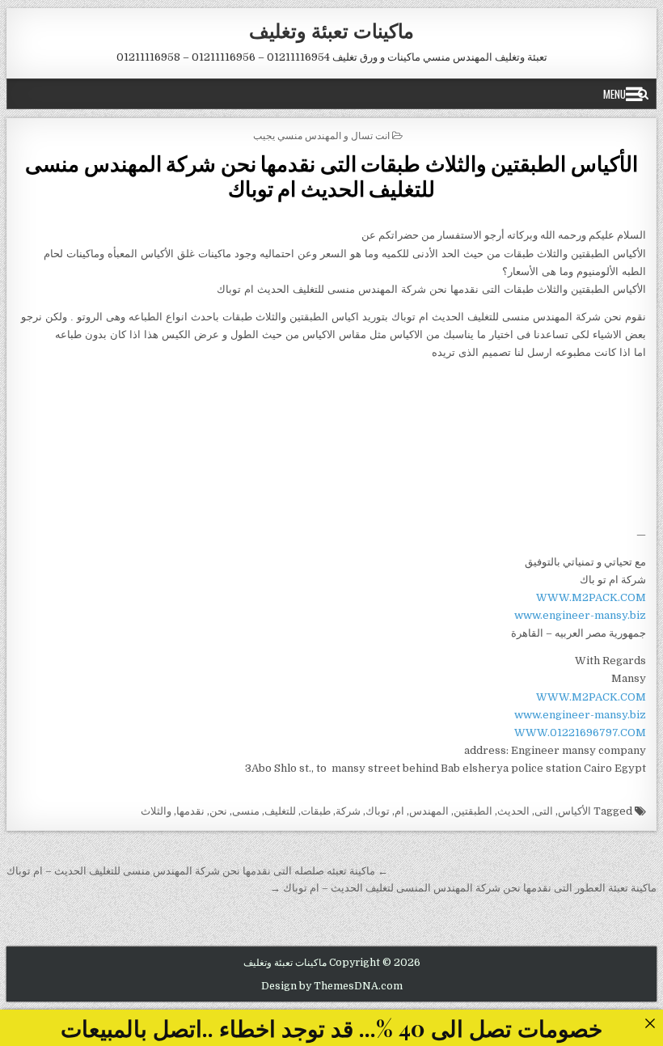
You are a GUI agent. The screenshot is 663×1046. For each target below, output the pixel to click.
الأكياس (574, 811)
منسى (246, 811)
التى (543, 811)
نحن (218, 811)
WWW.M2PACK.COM (591, 597)
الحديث (513, 811)
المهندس (429, 811)
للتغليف (280, 811)
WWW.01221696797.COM (580, 732)
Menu (614, 94)
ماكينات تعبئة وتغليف (331, 30)
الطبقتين (473, 811)
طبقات (316, 811)
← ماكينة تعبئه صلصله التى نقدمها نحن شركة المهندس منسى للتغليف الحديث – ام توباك (197, 871)
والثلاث (156, 811)
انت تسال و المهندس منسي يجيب (321, 135)
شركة (348, 811)
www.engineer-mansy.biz (580, 615)
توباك (377, 811)
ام (399, 811)
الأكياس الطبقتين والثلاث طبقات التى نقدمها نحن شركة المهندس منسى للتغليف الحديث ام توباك (331, 175)
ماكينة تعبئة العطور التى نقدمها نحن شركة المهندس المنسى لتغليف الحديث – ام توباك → (463, 888)
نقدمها (190, 811)
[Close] (649, 1023)
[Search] (643, 93)
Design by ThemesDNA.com (332, 986)
